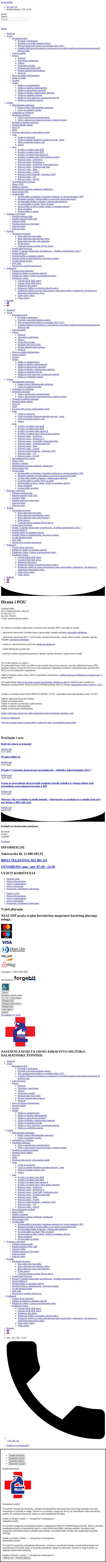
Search (4, 14)
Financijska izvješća (26, 65)
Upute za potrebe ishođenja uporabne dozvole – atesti (41, 140)
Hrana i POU (18, 184)
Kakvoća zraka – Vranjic (28, 172)
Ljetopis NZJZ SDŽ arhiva (29, 281)
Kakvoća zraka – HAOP (28, 179)
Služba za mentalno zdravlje (30, 95)
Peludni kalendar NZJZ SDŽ (24, 219)
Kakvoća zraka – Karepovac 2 (31, 162)
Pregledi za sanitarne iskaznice (25, 122)
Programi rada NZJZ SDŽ (29, 68)
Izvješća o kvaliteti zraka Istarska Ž (33, 154)
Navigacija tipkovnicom (11, 1004)
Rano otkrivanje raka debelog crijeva (34, 238)
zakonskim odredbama (77, 632)
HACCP (16, 127)
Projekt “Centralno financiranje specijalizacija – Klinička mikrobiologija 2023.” (46, 251)
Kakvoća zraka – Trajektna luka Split (34, 167)
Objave (15, 56)
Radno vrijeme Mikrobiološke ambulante (35, 107)
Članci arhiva (23, 298)
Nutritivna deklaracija (10, 718)
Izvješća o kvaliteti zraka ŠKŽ (31, 152)
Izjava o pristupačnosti (16, 884)
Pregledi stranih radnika (22, 125)
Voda (14, 135)
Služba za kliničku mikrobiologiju (32, 88)
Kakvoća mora (18, 229)
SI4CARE (16, 263)
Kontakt (10, 300)
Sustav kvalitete (19, 78)
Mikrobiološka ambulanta (23, 105)
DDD (14, 130)
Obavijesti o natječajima (28, 60)
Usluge (10, 103)
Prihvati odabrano (23, 1558)
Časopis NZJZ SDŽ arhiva (29, 283)
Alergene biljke (19, 221)
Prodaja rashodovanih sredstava (31, 70)
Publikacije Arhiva (20, 278)
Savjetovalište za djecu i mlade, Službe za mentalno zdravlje (44, 206)
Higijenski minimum (21, 115)
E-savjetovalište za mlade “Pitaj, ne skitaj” (36, 204)
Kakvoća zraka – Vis (27, 177)
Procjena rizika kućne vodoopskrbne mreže (31, 132)
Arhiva (21, 145)
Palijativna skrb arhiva (27, 285)
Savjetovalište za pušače (28, 211)
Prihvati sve (8, 1558)
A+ (7, 998)
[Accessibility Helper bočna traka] (5, 987)
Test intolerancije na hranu (23, 182)
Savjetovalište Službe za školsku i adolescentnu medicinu (42, 201)
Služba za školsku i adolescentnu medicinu (36, 93)
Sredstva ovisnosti (20, 187)
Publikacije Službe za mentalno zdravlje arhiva (38, 288)
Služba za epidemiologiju (29, 85)
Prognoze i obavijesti (16, 214)
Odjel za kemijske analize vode (31, 142)
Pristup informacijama (16, 881)
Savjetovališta (18, 194)
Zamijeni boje (7, 1007)
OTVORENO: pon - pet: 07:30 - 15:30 (28, 866)
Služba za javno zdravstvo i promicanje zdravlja (38, 98)
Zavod (9, 36)
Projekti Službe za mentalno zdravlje (28, 256)
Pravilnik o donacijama (28, 41)
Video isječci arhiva (26, 295)
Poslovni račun (13, 879)
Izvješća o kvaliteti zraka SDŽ (31, 149)
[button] (53, 831)
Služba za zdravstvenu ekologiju (32, 90)
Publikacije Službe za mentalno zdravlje (29, 273)
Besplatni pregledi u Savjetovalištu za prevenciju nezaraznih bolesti (47, 199)
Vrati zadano (16, 998)
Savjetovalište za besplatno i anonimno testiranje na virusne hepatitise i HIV (51, 196)
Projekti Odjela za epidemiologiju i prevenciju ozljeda (35, 258)
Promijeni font (7, 1001)
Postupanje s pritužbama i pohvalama (23, 889)
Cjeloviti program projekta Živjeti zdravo (35, 246)
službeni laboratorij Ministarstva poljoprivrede (80, 675)
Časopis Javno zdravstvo (23, 271)
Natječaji (21, 58)
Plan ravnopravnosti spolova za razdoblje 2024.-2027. (41, 46)
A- (3, 998)
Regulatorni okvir (19, 38)
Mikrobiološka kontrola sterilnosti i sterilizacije (32, 189)
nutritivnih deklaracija (45, 644)
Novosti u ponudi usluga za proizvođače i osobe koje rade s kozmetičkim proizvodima (38, 722)
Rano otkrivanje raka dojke (29, 236)
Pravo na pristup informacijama (25, 75)
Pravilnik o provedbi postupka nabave (34, 43)
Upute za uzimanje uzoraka (29, 110)
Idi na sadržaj (7, 2)
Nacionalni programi (21, 234)
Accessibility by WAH (11, 1015)
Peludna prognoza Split (22, 216)
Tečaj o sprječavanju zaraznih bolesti (34, 117)
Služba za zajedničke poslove (30, 100)
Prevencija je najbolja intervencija (26, 266)
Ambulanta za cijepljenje (23, 112)
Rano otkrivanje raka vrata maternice (34, 241)
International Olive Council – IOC (86, 684)
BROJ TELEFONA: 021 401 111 (24, 860)
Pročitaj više (6, 749)
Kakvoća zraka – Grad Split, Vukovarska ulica (38, 164)
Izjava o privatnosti (15, 886)
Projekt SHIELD (19, 253)
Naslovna (11, 33)
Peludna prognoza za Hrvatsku (25, 224)
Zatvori (5, 993)
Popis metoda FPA (20, 192)
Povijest (15, 80)
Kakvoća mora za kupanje (16, 743)
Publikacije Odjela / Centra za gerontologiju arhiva (34, 276)
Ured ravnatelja (19, 53)
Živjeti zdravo (24, 243)
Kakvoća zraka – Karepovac (30, 159)
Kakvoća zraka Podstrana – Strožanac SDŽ (36, 174)
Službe (15, 83)
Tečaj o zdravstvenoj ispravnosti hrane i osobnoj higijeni (42, 120)
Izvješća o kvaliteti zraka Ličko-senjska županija (39, 157)
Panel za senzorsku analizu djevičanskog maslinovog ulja (42, 682)
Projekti (10, 231)
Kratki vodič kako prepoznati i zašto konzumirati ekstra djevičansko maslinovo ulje (37, 713)
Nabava (21, 63)
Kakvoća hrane (18, 226)
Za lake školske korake (22, 261)
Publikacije (11, 268)
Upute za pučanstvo (26, 137)
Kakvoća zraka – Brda (27, 169)
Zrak (14, 147)
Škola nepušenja (25, 209)
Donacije (22, 73)
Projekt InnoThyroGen (22, 248)
